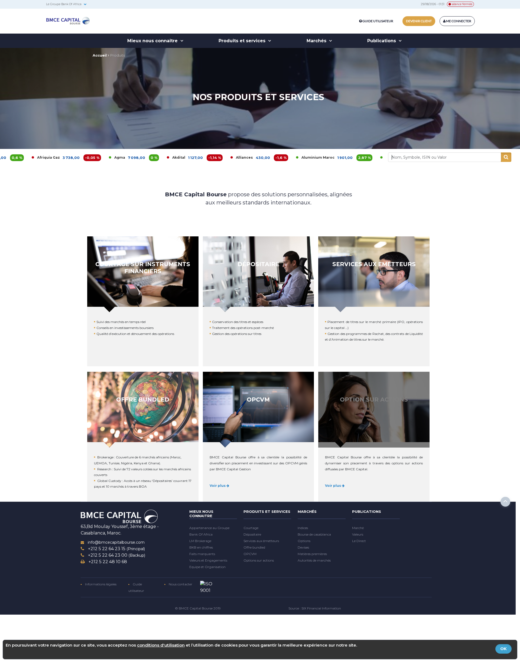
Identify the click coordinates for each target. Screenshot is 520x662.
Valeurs (357, 534)
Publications (382, 40)
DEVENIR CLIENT (419, 21)
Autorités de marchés (314, 560)
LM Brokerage (200, 541)
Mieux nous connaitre (153, 40)
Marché (358, 528)
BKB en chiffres (201, 547)
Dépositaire (252, 534)
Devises (303, 547)
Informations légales (100, 584)
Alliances (200, 157)
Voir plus (218, 486)
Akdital (134, 157)
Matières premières (312, 554)
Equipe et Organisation (207, 567)
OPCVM (249, 554)
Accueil (100, 55)
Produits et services (243, 40)
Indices (303, 528)
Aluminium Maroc (274, 157)
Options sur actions (258, 560)
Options (304, 541)
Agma (75, 157)
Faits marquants (202, 554)
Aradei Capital (355, 157)
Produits (117, 55)
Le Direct (359, 541)
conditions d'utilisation (161, 645)
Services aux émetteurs (261, 541)
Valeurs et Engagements (208, 560)
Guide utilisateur (377, 21)
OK (503, 648)
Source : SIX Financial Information (314, 608)
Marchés (317, 40)
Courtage (250, 528)
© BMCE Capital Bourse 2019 (198, 608)
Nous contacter (180, 584)
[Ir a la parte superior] (505, 502)
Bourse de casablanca (314, 534)
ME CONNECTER (458, 21)
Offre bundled (254, 547)
